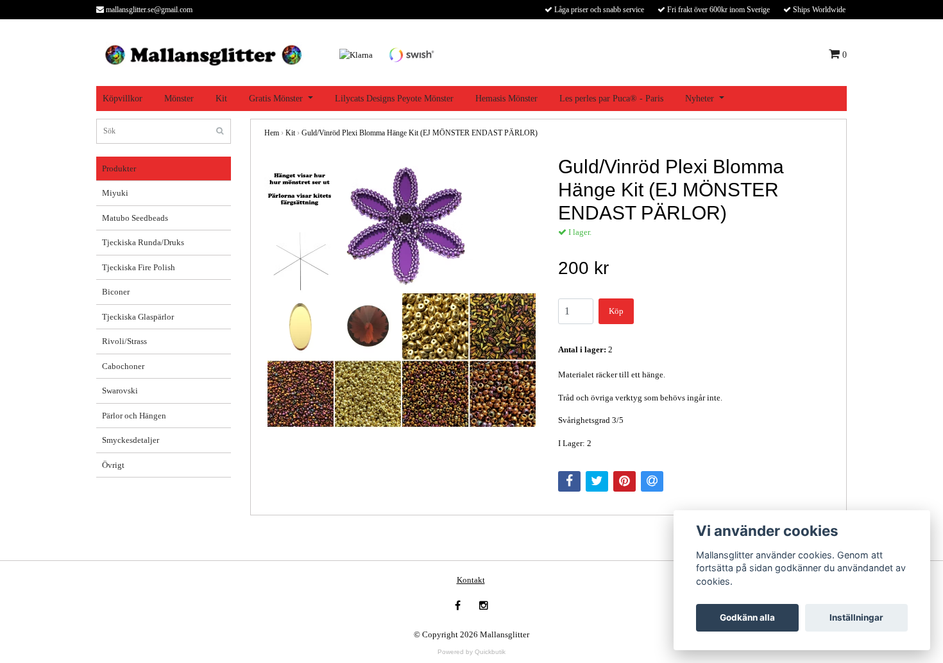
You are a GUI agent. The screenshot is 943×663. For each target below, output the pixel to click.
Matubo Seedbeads (135, 218)
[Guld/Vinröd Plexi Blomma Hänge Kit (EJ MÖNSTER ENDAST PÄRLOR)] (401, 292)
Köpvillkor (122, 98)
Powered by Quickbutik (471, 651)
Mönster (179, 98)
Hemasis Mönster (506, 98)
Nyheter (699, 98)
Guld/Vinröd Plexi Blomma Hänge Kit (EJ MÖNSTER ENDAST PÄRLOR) (420, 132)
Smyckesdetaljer (130, 440)
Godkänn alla (747, 617)
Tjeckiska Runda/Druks (143, 242)
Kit (221, 98)
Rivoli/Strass (124, 341)
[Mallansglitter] (203, 53)
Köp (616, 311)
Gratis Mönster (276, 98)
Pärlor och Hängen (134, 415)
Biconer (116, 292)
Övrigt (113, 465)
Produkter (119, 168)
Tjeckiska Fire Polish (138, 267)
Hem (271, 132)
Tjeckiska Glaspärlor (138, 317)
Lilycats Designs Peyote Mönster (394, 98)
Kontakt (471, 580)
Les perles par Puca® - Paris (611, 98)
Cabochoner (123, 366)
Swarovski (120, 390)
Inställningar (856, 617)
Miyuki (115, 193)
